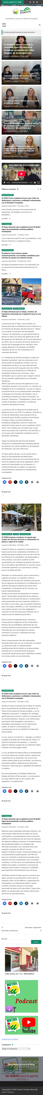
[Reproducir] (4, 183)
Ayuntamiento (6, 308)
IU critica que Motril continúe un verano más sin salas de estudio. (21, 33)
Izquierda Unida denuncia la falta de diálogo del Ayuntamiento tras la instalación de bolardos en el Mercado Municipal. (21, 125)
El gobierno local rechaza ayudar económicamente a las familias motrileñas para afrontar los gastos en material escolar (20, 255)
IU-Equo (7, 120)
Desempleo (8, 41)
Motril (6, 97)
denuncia (8, 70)
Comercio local (10, 117)
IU (36, 41)
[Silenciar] (35, 183)
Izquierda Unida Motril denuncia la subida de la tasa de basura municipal (20, 77)
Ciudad (15, 534)
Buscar (4, 939)
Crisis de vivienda (10, 140)
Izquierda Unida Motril (11, 56)
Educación (17, 41)
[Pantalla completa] (38, 183)
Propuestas (14, 97)
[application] (21, 174)
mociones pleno (25, 534)
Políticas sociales (16, 143)
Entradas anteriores (10, 930)
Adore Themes (8, 1092)
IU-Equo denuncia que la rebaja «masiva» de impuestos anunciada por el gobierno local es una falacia (21, 314)
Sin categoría (6, 224)
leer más (5, 218)
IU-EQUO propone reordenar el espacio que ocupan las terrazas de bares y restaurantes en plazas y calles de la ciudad (20, 539)
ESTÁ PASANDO (28, 41)
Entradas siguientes (33, 927)
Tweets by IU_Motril (10, 1039)
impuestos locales (31, 70)
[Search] (39, 25)
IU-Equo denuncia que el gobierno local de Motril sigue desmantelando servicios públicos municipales (21, 229)
